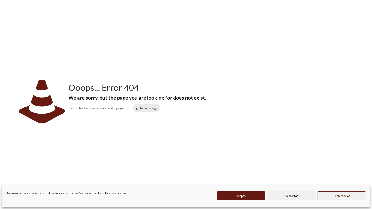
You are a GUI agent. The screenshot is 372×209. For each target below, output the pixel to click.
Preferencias (341, 196)
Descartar (291, 196)
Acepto (241, 196)
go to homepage (147, 108)
